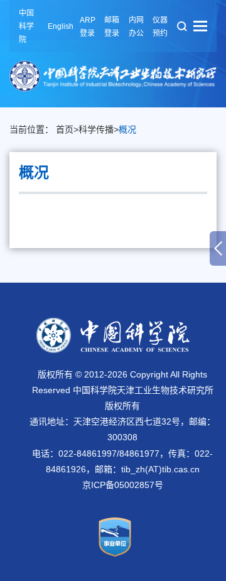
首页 (64, 129)
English (60, 26)
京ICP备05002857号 (122, 485)
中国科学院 (26, 26)
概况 (127, 129)
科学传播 (96, 129)
